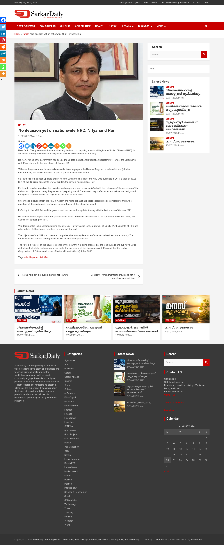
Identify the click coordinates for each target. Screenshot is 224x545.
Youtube (196, 2)
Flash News (70, 418)
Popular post (70, 488)
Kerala (126, 26)
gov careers (47, 26)
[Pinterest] (39, 146)
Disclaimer (169, 410)
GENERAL (170, 87)
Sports (67, 496)
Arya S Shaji (36, 136)
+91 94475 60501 (151, 2)
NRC (46, 257)
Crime (67, 385)
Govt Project (70, 434)
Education (69, 401)
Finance (68, 414)
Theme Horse (160, 539)
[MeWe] (51, 146)
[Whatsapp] (63, 146)
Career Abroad (71, 377)
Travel (67, 508)
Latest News (160, 81)
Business (143, 26)
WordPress (196, 539)
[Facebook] (21, 146)
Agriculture (83, 26)
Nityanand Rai (36, 257)
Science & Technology (75, 492)
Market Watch (71, 471)
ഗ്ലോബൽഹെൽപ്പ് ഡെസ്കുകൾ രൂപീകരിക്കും (183, 91)
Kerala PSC (70, 463)
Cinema (68, 381)
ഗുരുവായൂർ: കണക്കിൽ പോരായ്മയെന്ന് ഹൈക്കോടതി (182, 125)
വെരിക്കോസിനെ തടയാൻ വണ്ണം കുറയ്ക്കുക (183, 107)
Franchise (69, 422)
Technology (70, 504)
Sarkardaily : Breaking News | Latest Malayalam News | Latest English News (70, 539)
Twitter (207, 2)
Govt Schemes (26, 26)
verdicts (68, 516)
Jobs (66, 451)
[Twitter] (27, 146)
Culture (65, 26)
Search (204, 54)
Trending (68, 512)
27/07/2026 (171, 98)
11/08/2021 (24, 136)
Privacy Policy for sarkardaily (125, 539)
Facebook (184, 2)
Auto (66, 364)
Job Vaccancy (71, 446)
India (26, 257)
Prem (181, 98)
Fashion (68, 409)
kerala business (72, 459)
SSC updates (70, 500)
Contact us (169, 394)
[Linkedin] (33, 146)
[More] (68, 146)
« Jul (166, 471)
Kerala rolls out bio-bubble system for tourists (45, 274)
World (67, 525)
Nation (113, 26)
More (160, 26)
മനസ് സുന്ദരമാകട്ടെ (180, 141)
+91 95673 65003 (169, 2)
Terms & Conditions (174, 402)
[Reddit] (45, 146)
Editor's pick (70, 397)
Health (99, 26)
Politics (68, 479)
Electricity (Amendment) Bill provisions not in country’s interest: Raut (113, 276)
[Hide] (1, 80)
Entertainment (71, 405)
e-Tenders (69, 393)
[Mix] (57, 146)
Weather (68, 520)
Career (67, 372)
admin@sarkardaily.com (129, 2)
